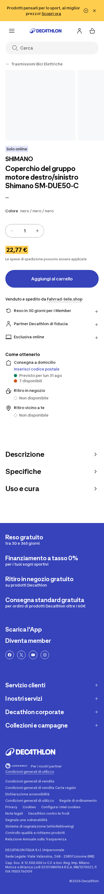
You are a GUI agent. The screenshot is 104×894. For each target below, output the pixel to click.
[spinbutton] (24, 230)
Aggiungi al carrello (52, 278)
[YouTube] (33, 655)
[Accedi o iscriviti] (79, 30)
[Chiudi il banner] (94, 10)
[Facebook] (9, 655)
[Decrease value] (11, 230)
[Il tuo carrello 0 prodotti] (92, 30)
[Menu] (11, 30)
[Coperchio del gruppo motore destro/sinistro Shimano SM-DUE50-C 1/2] (40, 105)
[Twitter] (21, 655)
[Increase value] (37, 230)
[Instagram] (45, 655)
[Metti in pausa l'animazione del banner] (86, 10)
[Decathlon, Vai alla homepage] (46, 30)
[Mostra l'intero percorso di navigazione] (7, 64)
